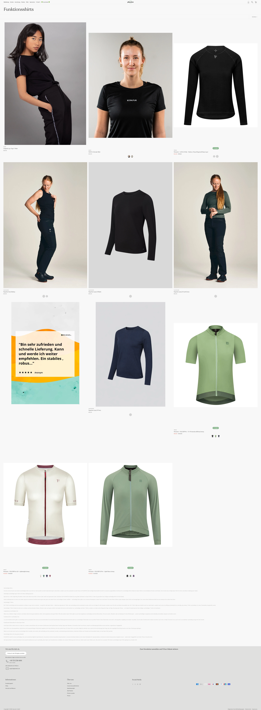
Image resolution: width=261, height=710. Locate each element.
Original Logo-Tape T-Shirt (10, 148)
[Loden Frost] (216, 436)
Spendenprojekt (71, 688)
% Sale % (38, 2)
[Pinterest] (137, 684)
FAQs (6, 685)
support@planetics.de (14, 668)
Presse (68, 695)
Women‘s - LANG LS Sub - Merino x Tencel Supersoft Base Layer (191, 152)
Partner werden (71, 693)
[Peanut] (41, 576)
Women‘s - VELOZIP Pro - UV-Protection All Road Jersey (189, 431)
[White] (217, 156)
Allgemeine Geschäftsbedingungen (236, 709)
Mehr (27, 2)
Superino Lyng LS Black (95, 292)
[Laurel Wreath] (44, 576)
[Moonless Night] (212, 436)
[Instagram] (135, 684)
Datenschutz (248, 709)
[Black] (44, 296)
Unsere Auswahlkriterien (73, 685)
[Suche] (252, 2)
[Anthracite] (214, 156)
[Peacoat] (47, 576)
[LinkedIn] (140, 684)
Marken (23, 2)
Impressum (254, 709)
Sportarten (32, 2)
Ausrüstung (17, 2)
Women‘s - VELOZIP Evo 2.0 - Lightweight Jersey (16, 571)
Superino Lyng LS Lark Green (181, 292)
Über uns (69, 683)
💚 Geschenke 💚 (45, 2)
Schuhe (12, 2)
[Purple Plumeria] (134, 576)
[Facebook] (132, 684)
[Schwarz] (129, 156)
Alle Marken (70, 690)
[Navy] (130, 415)
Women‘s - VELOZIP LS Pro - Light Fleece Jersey (101, 571)
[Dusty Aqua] (132, 156)
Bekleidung (6, 2)
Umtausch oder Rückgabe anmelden (15, 653)
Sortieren (254, 16)
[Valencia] (50, 576)
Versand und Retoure (10, 688)
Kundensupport (9, 683)
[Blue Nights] (219, 436)
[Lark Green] (47, 296)
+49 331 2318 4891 (15, 661)
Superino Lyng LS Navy (95, 410)
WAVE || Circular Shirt (94, 152)
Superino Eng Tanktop (9, 292)
